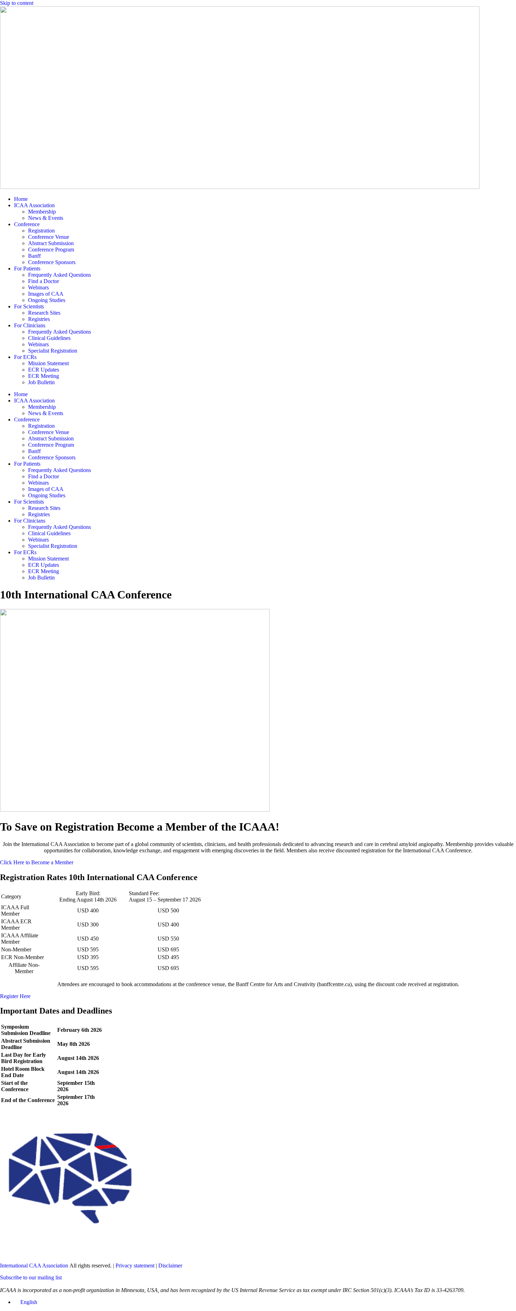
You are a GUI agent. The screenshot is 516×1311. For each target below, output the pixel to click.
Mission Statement (48, 363)
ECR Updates (43, 370)
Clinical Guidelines (49, 338)
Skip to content (16, 3)
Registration (41, 231)
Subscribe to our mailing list (31, 1277)
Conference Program (51, 250)
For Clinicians (29, 325)
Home (21, 199)
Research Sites (44, 313)
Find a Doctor (43, 281)
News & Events (45, 218)
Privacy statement (134, 1266)
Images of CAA (46, 294)
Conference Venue (48, 237)
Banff (34, 256)
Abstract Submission (51, 243)
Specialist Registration (52, 351)
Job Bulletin (41, 382)
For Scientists (29, 306)
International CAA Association (34, 1266)
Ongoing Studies (46, 300)
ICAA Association (34, 205)
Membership (42, 212)
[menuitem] (25, 1302)
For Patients (27, 268)
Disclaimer (170, 1266)
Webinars (38, 287)
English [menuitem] (28, 1302)
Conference (27, 224)
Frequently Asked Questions (59, 275)
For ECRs (25, 357)
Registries (39, 319)
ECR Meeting (43, 376)
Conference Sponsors (51, 262)
